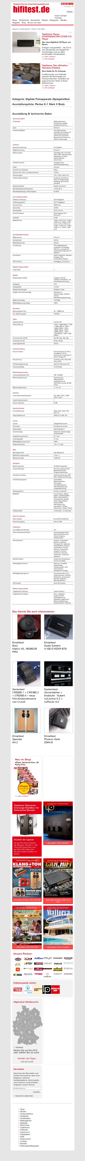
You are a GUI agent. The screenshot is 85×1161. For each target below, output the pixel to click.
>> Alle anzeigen (48, 59)
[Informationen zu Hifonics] (68, 964)
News (14, 20)
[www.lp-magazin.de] (46, 996)
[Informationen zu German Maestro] (38, 964)
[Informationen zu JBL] (17, 970)
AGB (22, 1136)
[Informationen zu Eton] (28, 964)
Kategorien (54, 20)
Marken (45, 20)
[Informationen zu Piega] (68, 970)
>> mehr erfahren (21, 796)
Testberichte (24, 20)
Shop (24, 22)
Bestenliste (35, 20)
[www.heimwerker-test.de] (38, 996)
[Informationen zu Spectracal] (28, 975)
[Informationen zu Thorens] (38, 975)
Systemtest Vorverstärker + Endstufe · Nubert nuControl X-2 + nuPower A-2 (54, 695)
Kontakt (23, 1143)
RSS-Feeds (24, 1125)
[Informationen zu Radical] (17, 975)
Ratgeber (16, 22)
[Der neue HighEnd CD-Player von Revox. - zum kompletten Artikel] (27, 47)
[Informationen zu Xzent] (57, 975)
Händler (63, 20)
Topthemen (25, 1127)
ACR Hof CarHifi (27, 1062)
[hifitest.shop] (55, 996)
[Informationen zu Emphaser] (68, 959)
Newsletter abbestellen (24, 1096)
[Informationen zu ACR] (17, 959)
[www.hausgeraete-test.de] (28, 996)
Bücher (23, 1111)
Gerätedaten (25, 1118)
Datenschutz (25, 1139)
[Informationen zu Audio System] (28, 959)
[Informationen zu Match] (28, 970)
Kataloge (23, 1123)
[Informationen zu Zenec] (68, 975)
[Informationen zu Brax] (47, 959)
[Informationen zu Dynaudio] (57, 959)
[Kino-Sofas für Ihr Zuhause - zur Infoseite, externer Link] (27, 76)
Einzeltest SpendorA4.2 (18, 739)
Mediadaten (25, 1134)
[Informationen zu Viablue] (47, 975)
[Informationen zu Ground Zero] (47, 964)
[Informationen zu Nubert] (57, 970)
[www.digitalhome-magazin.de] (17, 996)
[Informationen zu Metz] (38, 970)
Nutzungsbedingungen (29, 1146)
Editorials (24, 1130)
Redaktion (24, 1116)
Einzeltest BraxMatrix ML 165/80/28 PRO (24, 647)
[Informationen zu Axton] (38, 959)
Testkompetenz (26, 1114)
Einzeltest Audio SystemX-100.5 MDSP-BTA (55, 645)
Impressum (25, 1132)
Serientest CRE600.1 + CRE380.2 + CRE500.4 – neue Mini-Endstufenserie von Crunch (25, 695)
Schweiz (19, 1047)
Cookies (23, 1141)
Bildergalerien (26, 1120)
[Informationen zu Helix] (57, 964)
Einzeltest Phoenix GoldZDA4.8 (52, 739)
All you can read (34, 22)
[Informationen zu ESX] (17, 964)
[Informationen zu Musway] (47, 970)
